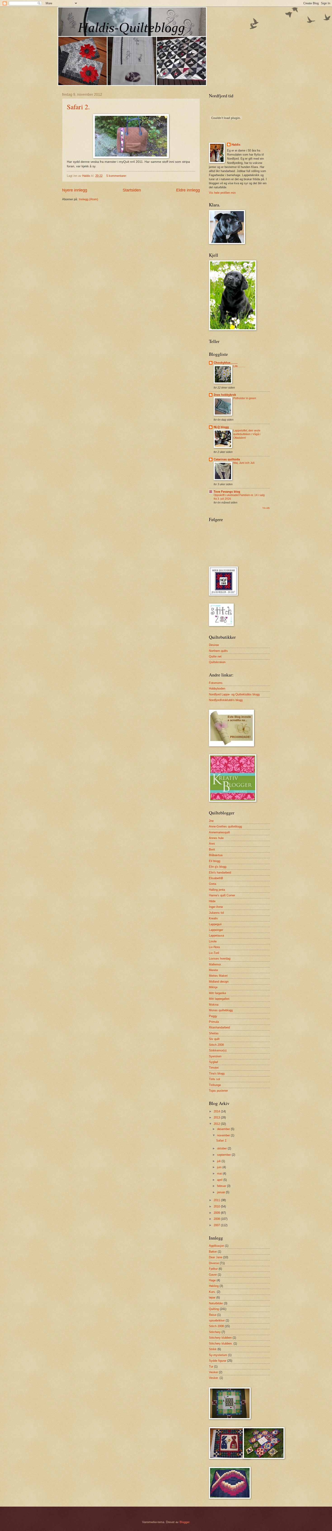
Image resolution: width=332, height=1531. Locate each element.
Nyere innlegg (74, 190)
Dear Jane (215, 1257)
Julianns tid (216, 912)
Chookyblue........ (226, 362)
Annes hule (216, 838)
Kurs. (212, 1291)
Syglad (213, 1062)
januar (221, 1192)
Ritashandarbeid (219, 1027)
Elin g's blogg (217, 866)
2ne (211, 821)
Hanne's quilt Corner (222, 895)
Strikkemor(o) (218, 1050)
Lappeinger (216, 930)
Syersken (215, 1056)
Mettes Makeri (218, 975)
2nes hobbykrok (225, 394)
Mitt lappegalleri (219, 998)
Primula (214, 1021)
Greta (212, 884)
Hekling (214, 1286)
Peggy (213, 1016)
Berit (212, 849)
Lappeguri (215, 924)
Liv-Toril (214, 953)
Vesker (213, 1372)
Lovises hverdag (219, 958)
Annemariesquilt (219, 832)
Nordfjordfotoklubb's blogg (226, 700)
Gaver (213, 1274)
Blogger (184, 1522)
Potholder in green (244, 398)
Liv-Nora (214, 947)
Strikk (213, 1349)
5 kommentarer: (117, 175)
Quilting (214, 1309)
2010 (217, 1206)
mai (220, 1173)
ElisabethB (216, 878)
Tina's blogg (216, 1073)
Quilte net (215, 656)
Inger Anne (216, 907)
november (224, 1135)
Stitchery (215, 1332)
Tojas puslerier (218, 1090)
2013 (217, 1117)
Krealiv (213, 918)
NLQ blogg (221, 427)
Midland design (219, 981)
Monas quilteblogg (221, 1010)
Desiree (214, 645)
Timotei (214, 1067)
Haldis (235, 144)
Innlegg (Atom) (88, 199)
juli (219, 1161)
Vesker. (214, 1378)
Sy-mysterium (218, 1355)
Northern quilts (218, 650)
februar (222, 1186)
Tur (211, 1366)
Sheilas (214, 1033)
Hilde (212, 901)
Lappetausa (216, 935)
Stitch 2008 (216, 1044)
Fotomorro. (216, 683)
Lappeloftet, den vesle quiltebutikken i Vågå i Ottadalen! (246, 434)
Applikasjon (216, 1245)
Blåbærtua (215, 855)
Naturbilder (216, 1303)
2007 (217, 1225)
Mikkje (213, 987)
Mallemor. (215, 964)
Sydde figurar (217, 1360)
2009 (217, 1212)
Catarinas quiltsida (227, 459)
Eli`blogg (214, 861)
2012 (217, 1124)
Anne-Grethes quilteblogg (225, 826)
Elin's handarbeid (220, 872)
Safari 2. (78, 106)
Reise (212, 1315)
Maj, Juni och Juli (244, 462)
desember (224, 1129)
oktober (222, 1148)
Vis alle (266, 508)
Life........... (239, 366)
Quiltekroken (217, 662)
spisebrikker (217, 1320)
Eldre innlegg (188, 190)
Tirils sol (214, 1079)
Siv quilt (214, 1039)
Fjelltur (213, 1268)
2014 (217, 1111)
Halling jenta (217, 889)
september (224, 1154)
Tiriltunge (215, 1085)
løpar (212, 1297)
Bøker (213, 1251)
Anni (212, 843)
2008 (217, 1219)
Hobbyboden (217, 688)
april (220, 1179)
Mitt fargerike (217, 993)
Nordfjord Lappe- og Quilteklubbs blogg (234, 694)
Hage (212, 1280)
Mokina (213, 1004)
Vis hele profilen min (222, 192)
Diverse (214, 1263)
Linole (213, 941)
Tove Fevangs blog (227, 491)
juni (219, 1167)
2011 (217, 1200)
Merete (213, 970)
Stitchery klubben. (221, 1343)
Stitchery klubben (220, 1337)
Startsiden (132, 190)
